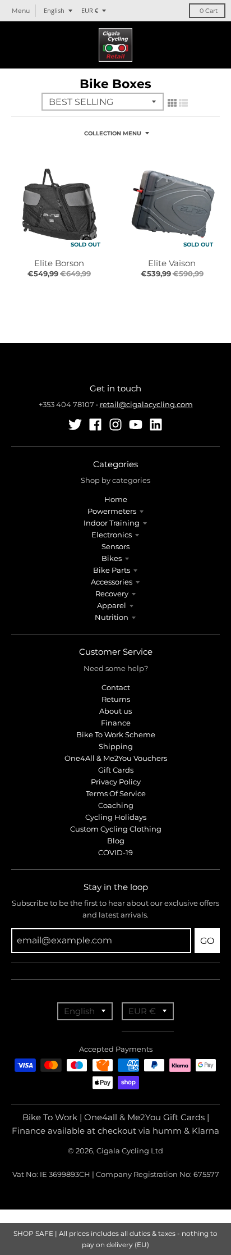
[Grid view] (172, 102)
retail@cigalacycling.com (146, 404)
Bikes (111, 558)
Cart (209, 11)
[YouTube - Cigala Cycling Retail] (135, 424)
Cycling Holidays (115, 817)
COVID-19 (115, 852)
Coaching (115, 805)
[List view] (183, 102)
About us (115, 710)
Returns (115, 699)
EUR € (89, 10)
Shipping (116, 746)
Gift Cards (115, 769)
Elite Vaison (172, 263)
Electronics (111, 534)
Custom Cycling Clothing (115, 828)
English (54, 10)
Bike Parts (111, 569)
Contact (115, 687)
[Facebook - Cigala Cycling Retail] (95, 424)
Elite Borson (59, 263)
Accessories (111, 581)
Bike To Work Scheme (115, 734)
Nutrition (111, 617)
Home (115, 499)
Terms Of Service (116, 793)
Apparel (111, 605)
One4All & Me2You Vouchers (115, 758)
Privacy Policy (116, 781)
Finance (116, 722)
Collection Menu (112, 133)
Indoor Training (112, 522)
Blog (115, 840)
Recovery (111, 593)
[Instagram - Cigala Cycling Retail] (115, 424)
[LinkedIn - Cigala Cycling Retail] (156, 424)
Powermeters (111, 510)
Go (207, 940)
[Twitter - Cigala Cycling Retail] (75, 424)
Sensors (115, 546)
